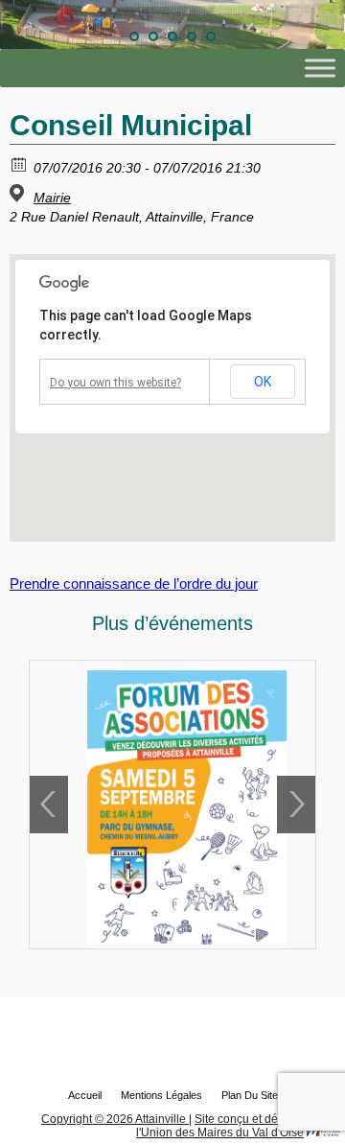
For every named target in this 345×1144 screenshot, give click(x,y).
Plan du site (249, 1095)
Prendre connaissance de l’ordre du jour (134, 583)
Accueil (85, 1095)
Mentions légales (161, 1095)
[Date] (20, 163)
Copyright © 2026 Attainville (115, 1119)
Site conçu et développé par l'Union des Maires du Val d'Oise (238, 1125)
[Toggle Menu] (320, 68)
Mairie (52, 197)
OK (262, 381)
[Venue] (20, 193)
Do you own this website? (115, 382)
